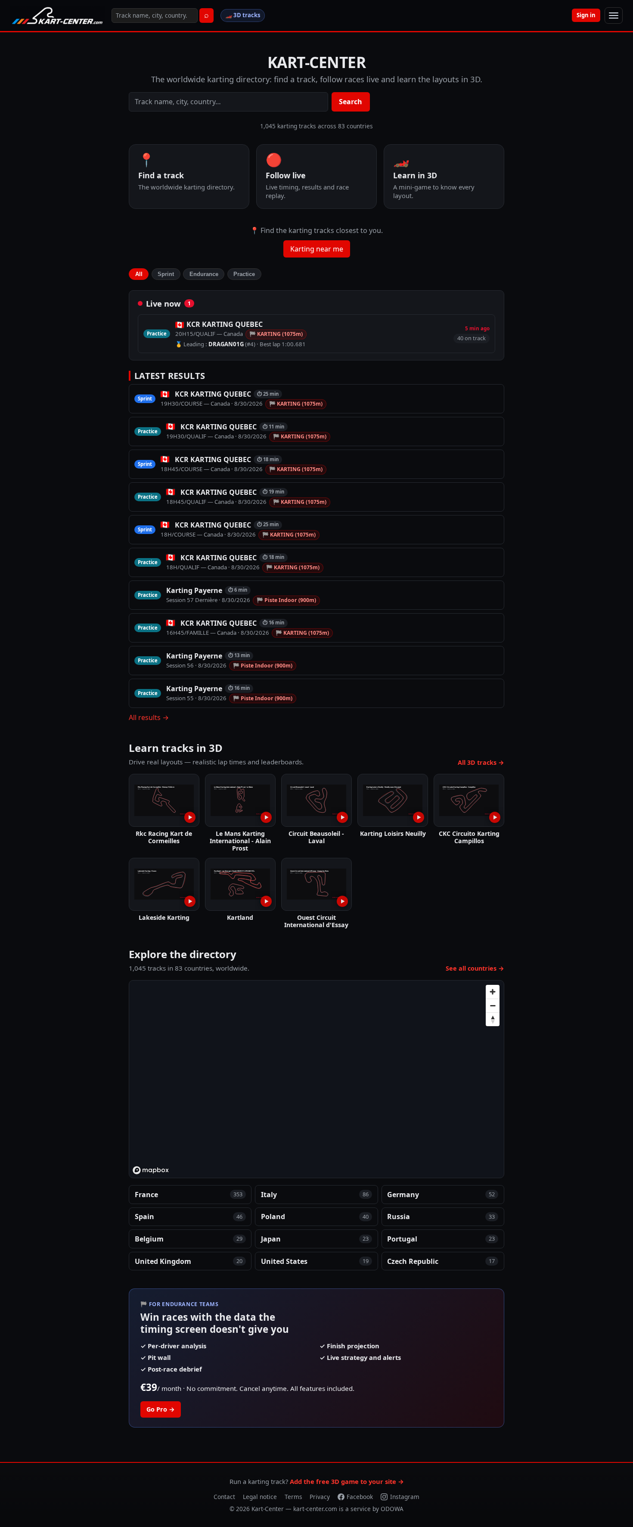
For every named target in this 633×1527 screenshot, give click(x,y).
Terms (293, 1497)
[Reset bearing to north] (493, 1019)
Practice (244, 274)
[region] (317, 1080)
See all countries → (475, 968)
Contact (224, 1497)
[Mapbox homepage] (151, 1170)
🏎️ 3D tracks (243, 15)
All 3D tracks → (481, 762)
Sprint (166, 274)
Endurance (203, 274)
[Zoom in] (493, 992)
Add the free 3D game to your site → (347, 1481)
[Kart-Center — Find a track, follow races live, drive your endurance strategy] (57, 15)
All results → (149, 717)
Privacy (320, 1497)
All (139, 274)
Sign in (586, 15)
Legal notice (260, 1497)
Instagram (404, 1497)
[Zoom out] (493, 1005)
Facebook (360, 1497)
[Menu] (614, 15)
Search (350, 101)
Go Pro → (160, 1409)
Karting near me (316, 249)
